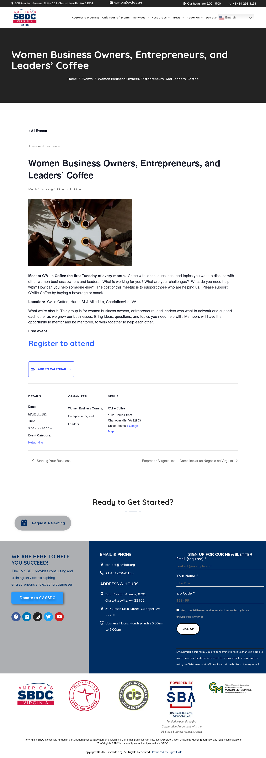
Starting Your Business (53, 460)
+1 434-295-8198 (244, 4)
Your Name (187, 576)
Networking (35, 442)
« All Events (37, 130)
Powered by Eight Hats (167, 752)
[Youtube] (59, 616)
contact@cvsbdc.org (128, 3)
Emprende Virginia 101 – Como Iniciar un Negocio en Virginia (188, 460)
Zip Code (185, 593)
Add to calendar (52, 369)
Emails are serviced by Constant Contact (200, 670)
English (230, 17)
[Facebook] (16, 616)
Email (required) (191, 558)
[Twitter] (48, 616)
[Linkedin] (26, 616)
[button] (43, 523)
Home (72, 79)
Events (87, 79)
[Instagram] (37, 616)
